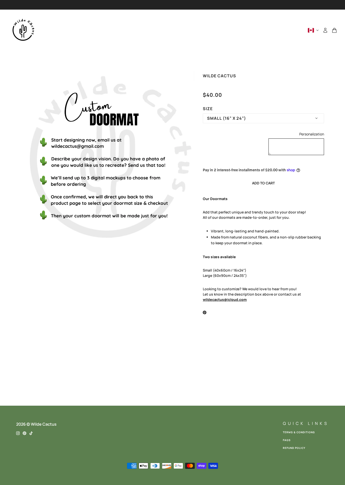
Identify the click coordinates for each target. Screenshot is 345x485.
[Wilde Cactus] (23, 30)
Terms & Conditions (299, 432)
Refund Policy (294, 448)
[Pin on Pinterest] (204, 312)
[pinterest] (24, 433)
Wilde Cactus (219, 76)
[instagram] (18, 433)
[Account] (325, 30)
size (208, 108)
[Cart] (334, 30)
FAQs (287, 440)
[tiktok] (31, 433)
